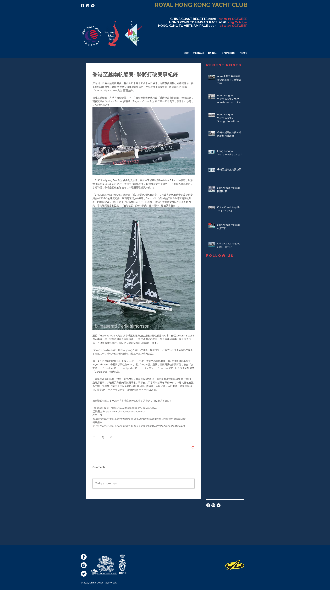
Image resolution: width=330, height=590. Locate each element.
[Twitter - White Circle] (93, 5)
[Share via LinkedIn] (111, 437)
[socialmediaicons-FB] (82, 5)
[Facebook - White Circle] (208, 505)
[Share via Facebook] (94, 437)
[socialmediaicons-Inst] (87, 5)
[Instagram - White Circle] (213, 505)
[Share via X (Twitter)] (102, 437)
